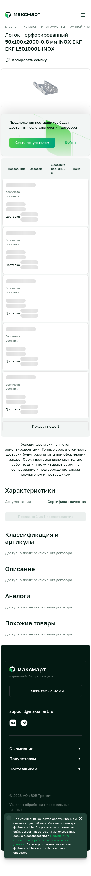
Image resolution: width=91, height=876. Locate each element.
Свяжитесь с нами (46, 690)
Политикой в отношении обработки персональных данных (41, 840)
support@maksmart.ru (31, 711)
